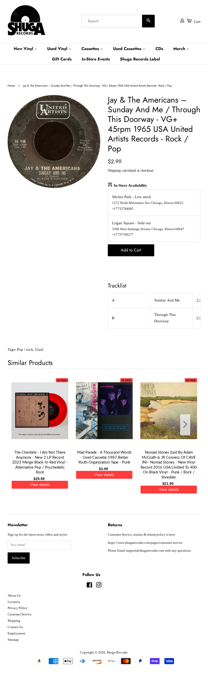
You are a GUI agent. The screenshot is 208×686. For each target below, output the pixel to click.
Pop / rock (25, 349)
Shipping (114, 170)
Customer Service (20, 614)
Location (14, 602)
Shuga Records (117, 652)
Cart (197, 22)
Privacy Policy (18, 608)
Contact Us (15, 627)
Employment (16, 633)
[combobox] (118, 21)
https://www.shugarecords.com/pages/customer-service (145, 543)
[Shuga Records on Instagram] (98, 586)
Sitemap (13, 640)
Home (11, 86)
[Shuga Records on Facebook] (89, 586)
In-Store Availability (130, 185)
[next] (188, 424)
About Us (14, 595)
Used (39, 349)
